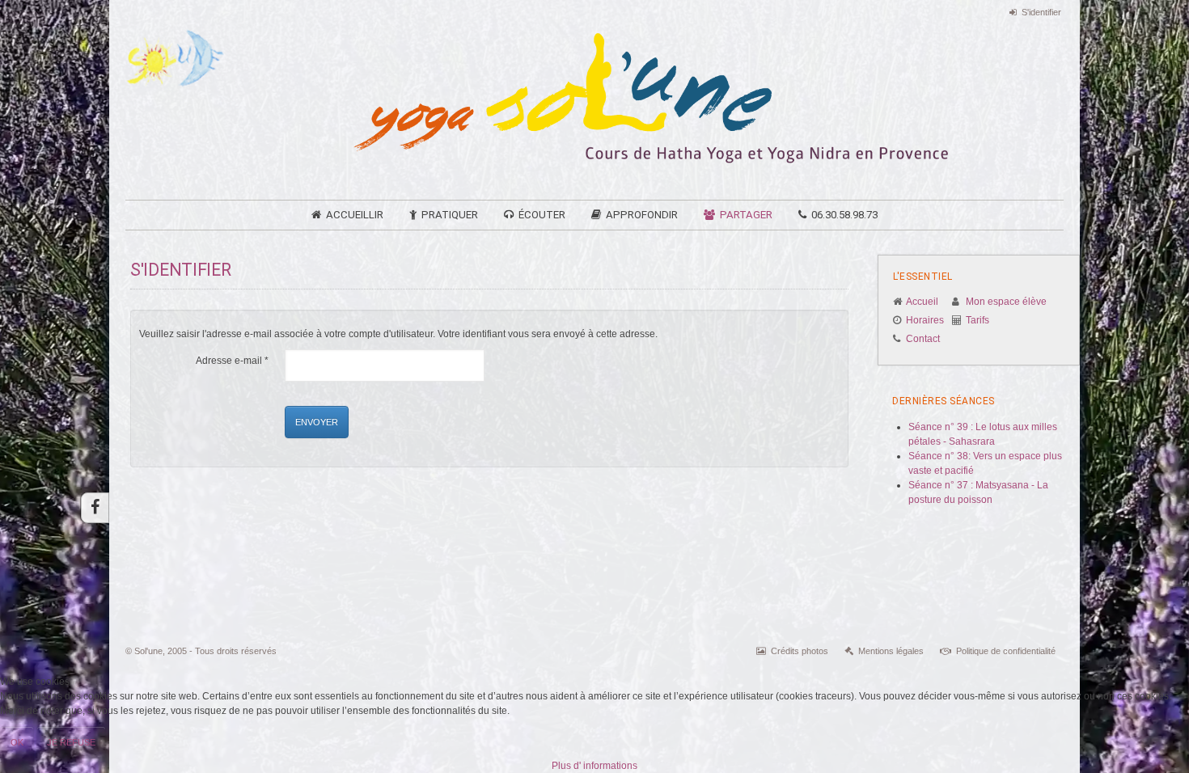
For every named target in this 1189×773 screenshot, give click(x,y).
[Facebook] (95, 507)
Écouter (541, 215)
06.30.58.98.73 (844, 215)
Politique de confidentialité (1006, 651)
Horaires (925, 320)
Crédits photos (799, 651)
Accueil (922, 301)
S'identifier (1041, 12)
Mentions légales (891, 651)
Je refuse (71, 742)
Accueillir (354, 215)
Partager (746, 215)
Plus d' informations (594, 765)
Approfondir (642, 215)
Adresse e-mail (232, 360)
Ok (17, 742)
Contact (923, 338)
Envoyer (316, 422)
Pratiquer (449, 215)
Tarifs (977, 320)
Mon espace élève (1006, 301)
